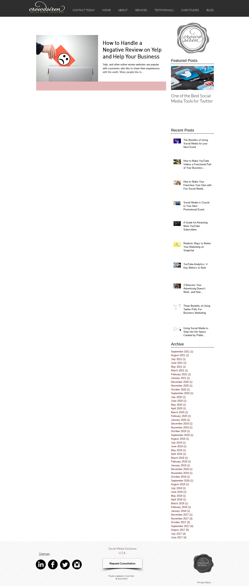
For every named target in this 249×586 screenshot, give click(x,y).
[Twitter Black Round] (65, 564)
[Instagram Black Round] (77, 564)
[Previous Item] (177, 78)
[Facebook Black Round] (53, 564)
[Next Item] (207, 78)
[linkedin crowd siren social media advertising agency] (41, 564)
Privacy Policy (204, 582)
